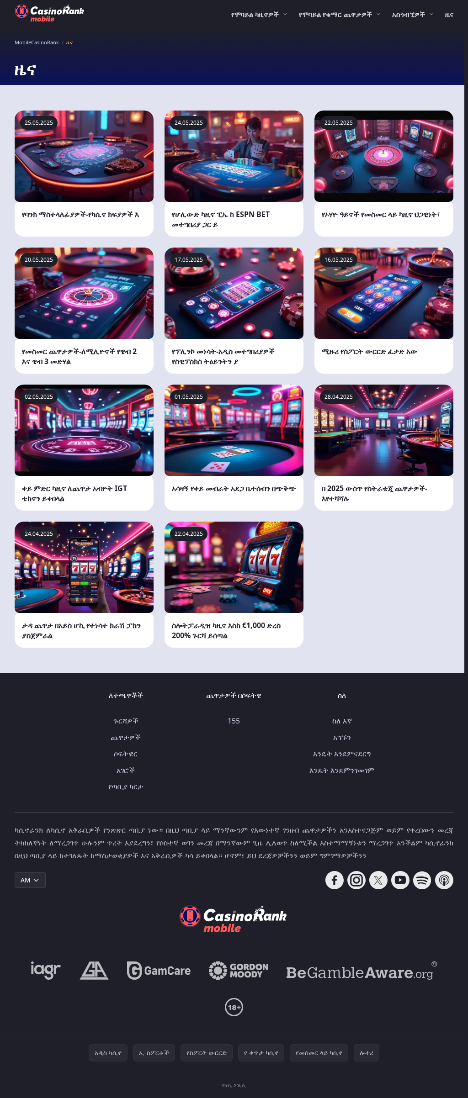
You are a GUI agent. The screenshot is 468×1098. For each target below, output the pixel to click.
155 (234, 721)
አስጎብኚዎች (408, 14)
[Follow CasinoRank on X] (378, 880)
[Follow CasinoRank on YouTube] (400, 880)
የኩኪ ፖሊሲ (234, 1085)
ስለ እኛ (342, 721)
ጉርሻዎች (125, 721)
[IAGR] (46, 970)
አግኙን (342, 737)
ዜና (449, 14)
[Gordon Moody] (238, 970)
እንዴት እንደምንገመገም (341, 770)
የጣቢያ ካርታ (126, 786)
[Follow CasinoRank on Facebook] (334, 880)
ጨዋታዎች (126, 737)
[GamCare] (159, 970)
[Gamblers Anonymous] (94, 970)
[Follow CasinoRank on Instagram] (356, 880)
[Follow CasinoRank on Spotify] (422, 880)
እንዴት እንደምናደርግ (342, 754)
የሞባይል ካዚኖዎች (255, 14)
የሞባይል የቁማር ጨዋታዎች (335, 14)
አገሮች (126, 770)
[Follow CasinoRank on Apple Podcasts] (444, 880)
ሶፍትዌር (126, 754)
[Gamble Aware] (362, 970)
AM (26, 880)
